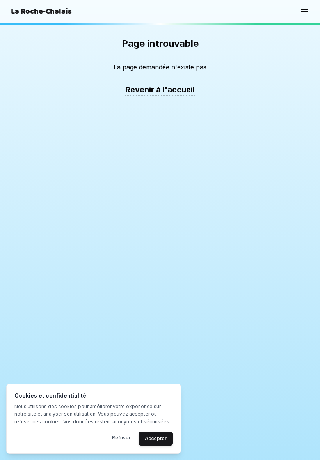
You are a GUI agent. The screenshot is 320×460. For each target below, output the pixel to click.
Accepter (156, 438)
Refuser (121, 438)
